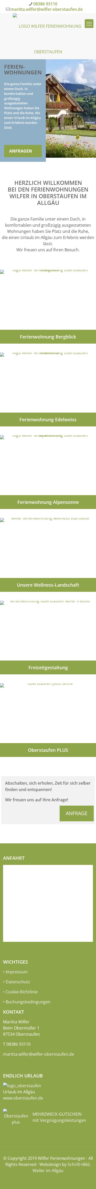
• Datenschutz (16, 982)
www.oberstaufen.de (23, 1098)
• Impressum (15, 972)
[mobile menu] (89, 23)
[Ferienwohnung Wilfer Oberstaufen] (48, 34)
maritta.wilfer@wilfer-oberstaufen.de (46, 9)
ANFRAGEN (20, 151)
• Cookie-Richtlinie (20, 992)
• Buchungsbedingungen (26, 1002)
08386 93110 (45, 4)
